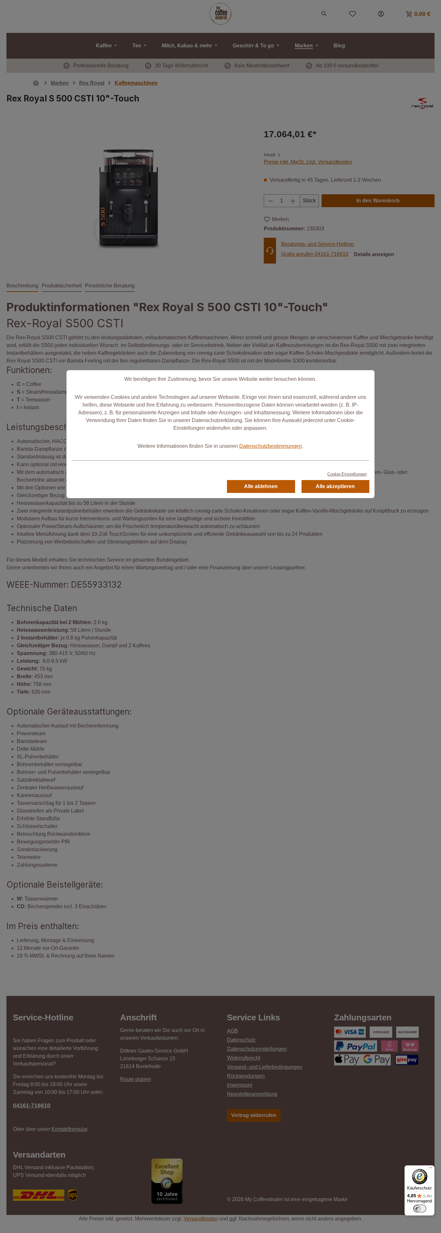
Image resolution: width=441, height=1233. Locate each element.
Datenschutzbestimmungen (270, 446)
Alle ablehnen (261, 486)
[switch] (419, 1208)
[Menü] (431, 1169)
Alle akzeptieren (335, 486)
